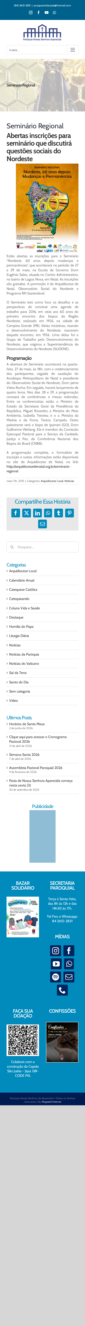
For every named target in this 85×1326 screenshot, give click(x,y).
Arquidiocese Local (52, 481)
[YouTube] (56, 963)
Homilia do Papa (21, 626)
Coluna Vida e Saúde (24, 608)
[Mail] (68, 977)
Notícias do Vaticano (24, 663)
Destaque (16, 617)
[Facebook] (68, 950)
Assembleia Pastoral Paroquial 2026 (35, 768)
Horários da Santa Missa (27, 724)
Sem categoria (19, 691)
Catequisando (19, 599)
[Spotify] (55, 977)
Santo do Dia (19, 682)
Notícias (69, 481)
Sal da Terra (18, 673)
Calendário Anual (21, 580)
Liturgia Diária (19, 636)
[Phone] (62, 990)
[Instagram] (55, 950)
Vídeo (13, 700)
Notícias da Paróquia (24, 654)
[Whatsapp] (69, 963)
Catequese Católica (23, 589)
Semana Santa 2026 (24, 755)
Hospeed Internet (51, 1101)
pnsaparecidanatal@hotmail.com (52, 5)
